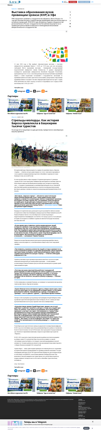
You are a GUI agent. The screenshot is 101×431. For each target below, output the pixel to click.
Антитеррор (73, 2)
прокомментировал (51, 205)
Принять (86, 428)
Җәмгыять (14, 8)
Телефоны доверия (84, 2)
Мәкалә (10, 5)
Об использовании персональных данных (16, 401)
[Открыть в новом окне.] (19, 91)
